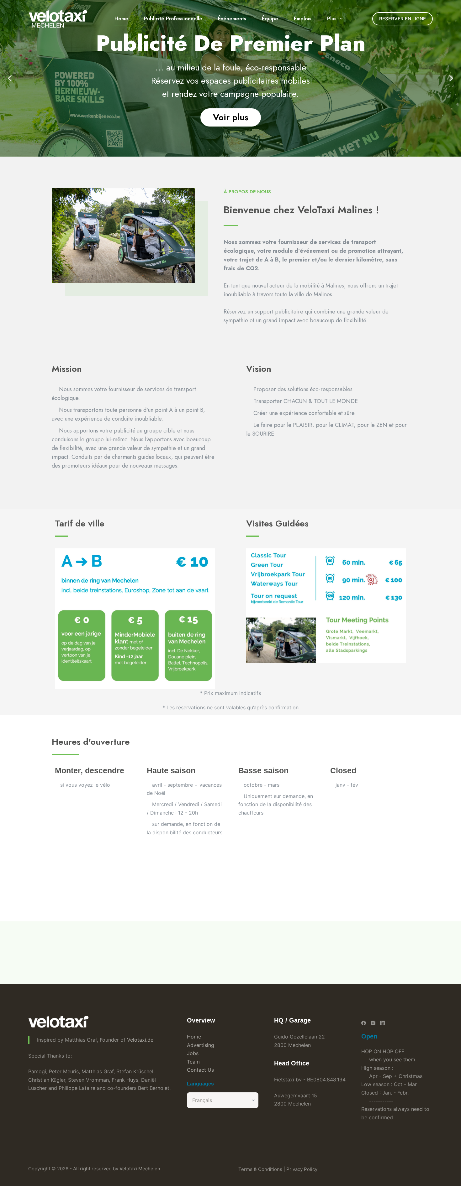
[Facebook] (363, 1023)
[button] (10, 78)
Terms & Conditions (260, 1169)
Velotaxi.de (140, 1040)
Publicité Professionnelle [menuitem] (173, 18)
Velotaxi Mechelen (139, 1169)
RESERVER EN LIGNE (402, 19)
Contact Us (200, 1070)
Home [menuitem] (121, 18)
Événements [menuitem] (232, 18)
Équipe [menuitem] (270, 18)
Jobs (193, 1053)
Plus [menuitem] (331, 18)
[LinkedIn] (382, 1023)
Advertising (200, 1045)
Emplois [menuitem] (302, 18)
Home (194, 1036)
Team (193, 1062)
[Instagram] (373, 1023)
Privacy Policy (301, 1169)
